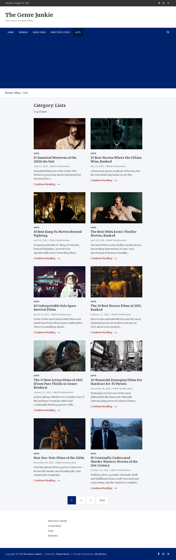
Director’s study (60, 32)
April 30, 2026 (40, 240)
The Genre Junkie (29, 15)
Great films (39, 32)
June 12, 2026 (41, 166)
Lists (78, 32)
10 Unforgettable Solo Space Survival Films (55, 308)
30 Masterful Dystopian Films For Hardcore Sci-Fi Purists (116, 382)
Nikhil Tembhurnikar (60, 166)
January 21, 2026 (42, 392)
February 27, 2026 (100, 314)
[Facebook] (159, 3)
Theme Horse (63, 554)
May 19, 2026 (97, 166)
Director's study (57, 520)
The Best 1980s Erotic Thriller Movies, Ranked (114, 233)
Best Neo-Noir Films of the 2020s (59, 458)
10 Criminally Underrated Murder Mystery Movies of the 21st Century (114, 461)
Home (11, 32)
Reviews (23, 32)
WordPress (100, 554)
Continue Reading (45, 184)
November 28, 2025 (43, 462)
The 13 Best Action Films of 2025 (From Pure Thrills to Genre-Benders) (58, 384)
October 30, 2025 (99, 470)
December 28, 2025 (100, 388)
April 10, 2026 (97, 240)
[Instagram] (163, 3)
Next (102, 500)
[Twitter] (168, 3)
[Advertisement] (88, 62)
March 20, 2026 (41, 314)
